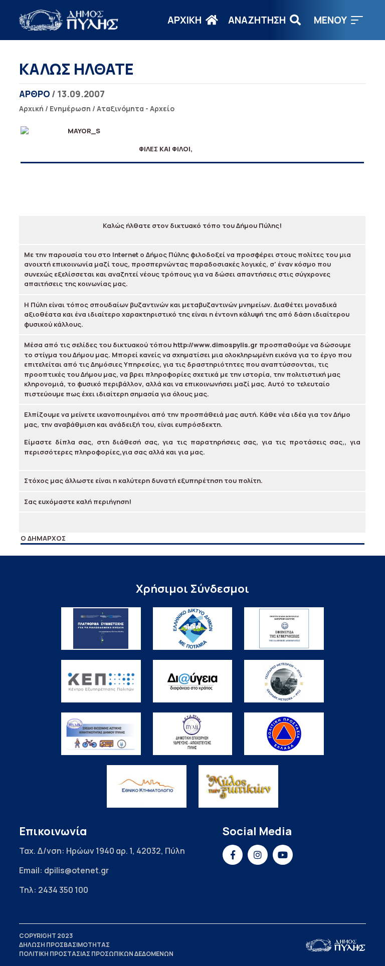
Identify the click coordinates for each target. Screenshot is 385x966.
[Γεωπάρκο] (284, 681)
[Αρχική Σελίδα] (69, 20)
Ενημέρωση (70, 108)
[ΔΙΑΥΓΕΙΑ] (193, 681)
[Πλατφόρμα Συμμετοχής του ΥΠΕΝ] (101, 628)
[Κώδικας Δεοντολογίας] (284, 628)
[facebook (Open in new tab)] (233, 855)
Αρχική (31, 108)
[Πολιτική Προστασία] (284, 733)
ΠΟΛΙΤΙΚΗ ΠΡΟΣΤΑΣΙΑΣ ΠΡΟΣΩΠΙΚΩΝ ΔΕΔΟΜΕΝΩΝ (96, 953)
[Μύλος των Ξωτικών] (238, 786)
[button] (338, 20)
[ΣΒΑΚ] (101, 733)
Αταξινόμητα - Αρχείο (135, 108)
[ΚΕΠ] (101, 681)
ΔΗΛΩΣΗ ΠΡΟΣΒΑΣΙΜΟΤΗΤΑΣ (64, 944)
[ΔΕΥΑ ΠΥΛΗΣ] (193, 733)
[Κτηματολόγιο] (146, 786)
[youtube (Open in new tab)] (283, 855)
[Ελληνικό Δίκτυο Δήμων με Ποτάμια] (193, 628)
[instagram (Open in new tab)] (258, 855)
